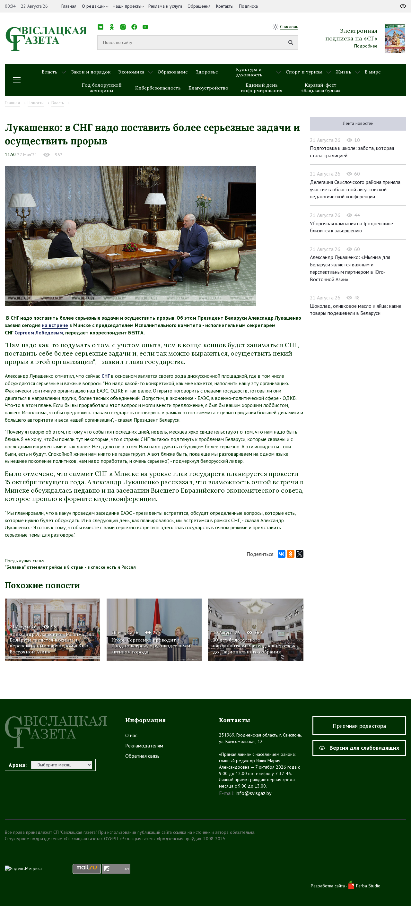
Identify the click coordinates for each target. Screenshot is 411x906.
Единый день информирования (262, 87)
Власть (49, 72)
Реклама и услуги (165, 6)
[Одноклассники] (290, 554)
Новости (36, 103)
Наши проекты (127, 6)
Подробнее (366, 46)
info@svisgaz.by (253, 793)
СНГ (105, 376)
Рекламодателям (144, 745)
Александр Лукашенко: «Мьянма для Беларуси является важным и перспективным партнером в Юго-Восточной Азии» (52, 643)
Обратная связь (142, 756)
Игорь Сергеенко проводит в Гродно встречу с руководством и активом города (150, 645)
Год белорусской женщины (102, 87)
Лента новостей (358, 123)
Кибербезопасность (158, 88)
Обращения (199, 6)
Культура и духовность (249, 72)
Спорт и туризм (304, 72)
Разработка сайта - (329, 886)
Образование (173, 72)
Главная (68, 6)
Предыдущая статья (24, 561)
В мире (373, 72)
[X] (299, 554)
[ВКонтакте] (281, 554)
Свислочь (289, 27)
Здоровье (207, 72)
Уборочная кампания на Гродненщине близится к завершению (351, 227)
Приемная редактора (359, 725)
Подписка (248, 6)
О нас (131, 735)
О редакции (94, 6)
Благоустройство (208, 88)
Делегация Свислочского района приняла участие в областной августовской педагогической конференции (355, 189)
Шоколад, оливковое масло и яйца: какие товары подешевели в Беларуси (355, 309)
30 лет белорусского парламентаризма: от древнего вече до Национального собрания (255, 645)
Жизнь (343, 72)
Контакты (224, 6)
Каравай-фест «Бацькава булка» (320, 87)
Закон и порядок (90, 72)
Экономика (131, 72)
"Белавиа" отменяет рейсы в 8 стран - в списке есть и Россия (70, 567)
